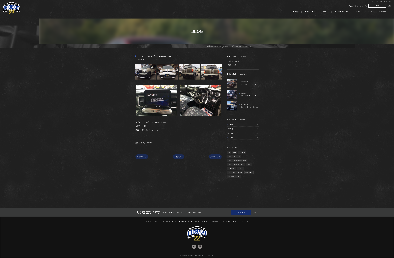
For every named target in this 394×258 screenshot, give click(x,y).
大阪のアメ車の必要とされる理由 (237, 160)
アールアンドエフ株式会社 (235, 172)
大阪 (229, 152)
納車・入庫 (138, 143)
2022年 (230, 124)
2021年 (230, 129)
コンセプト (242, 152)
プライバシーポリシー (234, 176)
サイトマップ (243, 221)
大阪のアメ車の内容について (236, 164)
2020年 (230, 133)
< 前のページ (142, 157)
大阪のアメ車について (234, 156)
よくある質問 (231, 168)
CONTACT (377, 5)
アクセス (240, 168)
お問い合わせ (249, 172)
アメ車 (235, 152)
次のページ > (215, 157)
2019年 (230, 137)
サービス (248, 164)
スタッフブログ (147, 143)
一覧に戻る (178, 157)
